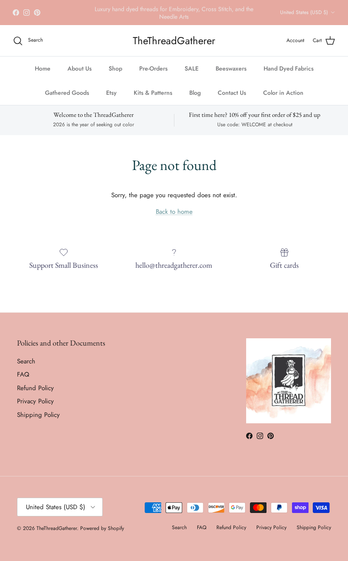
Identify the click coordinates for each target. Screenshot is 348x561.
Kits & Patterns (153, 92)
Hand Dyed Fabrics (289, 68)
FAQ (23, 374)
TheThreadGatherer (56, 528)
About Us (79, 68)
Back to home (174, 211)
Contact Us (232, 92)
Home (43, 68)
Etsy (111, 92)
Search (26, 361)
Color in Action (283, 92)
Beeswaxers (231, 68)
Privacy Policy (35, 401)
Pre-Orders (153, 68)
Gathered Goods (67, 92)
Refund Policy (35, 388)
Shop (115, 68)
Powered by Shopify (102, 528)
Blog (195, 92)
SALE (192, 68)
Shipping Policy (38, 414)
